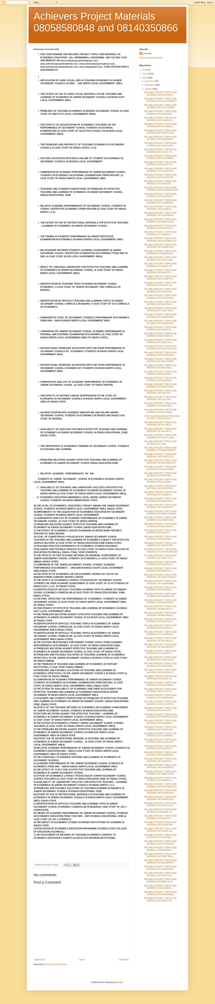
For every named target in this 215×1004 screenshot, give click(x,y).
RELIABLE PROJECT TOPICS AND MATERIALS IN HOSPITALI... (160, 290)
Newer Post (39, 959)
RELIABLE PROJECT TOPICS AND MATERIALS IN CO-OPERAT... (160, 734)
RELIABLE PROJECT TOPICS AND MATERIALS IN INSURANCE (160, 601)
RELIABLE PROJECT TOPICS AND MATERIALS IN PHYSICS (160, 531)
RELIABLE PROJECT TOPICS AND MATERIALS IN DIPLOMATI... (160, 411)
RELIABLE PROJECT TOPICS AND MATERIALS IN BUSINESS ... (160, 207)
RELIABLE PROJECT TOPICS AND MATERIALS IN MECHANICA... (160, 385)
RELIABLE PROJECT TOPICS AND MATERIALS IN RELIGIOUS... (160, 620)
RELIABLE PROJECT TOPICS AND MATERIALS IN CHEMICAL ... (160, 493)
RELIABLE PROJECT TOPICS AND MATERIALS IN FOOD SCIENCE (160, 512)
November (150, 85)
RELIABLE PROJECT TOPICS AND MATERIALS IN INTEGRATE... (160, 664)
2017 (145, 74)
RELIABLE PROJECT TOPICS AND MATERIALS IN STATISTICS (160, 747)
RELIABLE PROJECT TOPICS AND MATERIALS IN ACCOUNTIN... (160, 176)
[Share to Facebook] (75, 865)
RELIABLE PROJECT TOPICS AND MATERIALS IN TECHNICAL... (160, 125)
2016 (145, 78)
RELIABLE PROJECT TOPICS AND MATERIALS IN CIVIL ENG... (160, 398)
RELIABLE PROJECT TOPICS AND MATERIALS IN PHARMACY (160, 721)
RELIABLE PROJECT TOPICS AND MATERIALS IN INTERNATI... (160, 379)
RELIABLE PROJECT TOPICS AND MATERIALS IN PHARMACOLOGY (161, 188)
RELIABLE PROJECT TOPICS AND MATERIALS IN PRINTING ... (160, 538)
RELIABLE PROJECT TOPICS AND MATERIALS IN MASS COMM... (160, 436)
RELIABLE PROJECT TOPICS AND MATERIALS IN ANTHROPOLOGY (161, 550)
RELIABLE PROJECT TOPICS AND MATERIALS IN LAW (160, 442)
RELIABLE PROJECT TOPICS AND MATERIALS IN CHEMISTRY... (160, 169)
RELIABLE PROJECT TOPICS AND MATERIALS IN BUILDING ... (160, 373)
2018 (145, 70)
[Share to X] (71, 865)
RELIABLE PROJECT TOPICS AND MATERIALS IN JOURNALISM (160, 595)
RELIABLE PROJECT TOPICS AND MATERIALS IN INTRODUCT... (160, 144)
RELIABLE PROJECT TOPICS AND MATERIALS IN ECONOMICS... (160, 157)
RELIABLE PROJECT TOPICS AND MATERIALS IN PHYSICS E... (160, 163)
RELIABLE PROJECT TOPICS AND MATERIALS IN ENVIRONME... (160, 353)
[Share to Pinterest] (78, 865)
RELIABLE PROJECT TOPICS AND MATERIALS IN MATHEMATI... (160, 93)
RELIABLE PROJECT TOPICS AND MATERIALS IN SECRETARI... (160, 277)
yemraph (147, 53)
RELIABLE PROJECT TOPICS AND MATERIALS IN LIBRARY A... (160, 233)
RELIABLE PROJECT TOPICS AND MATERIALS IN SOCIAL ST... (160, 150)
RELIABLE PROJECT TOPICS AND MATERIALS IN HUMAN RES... (160, 246)
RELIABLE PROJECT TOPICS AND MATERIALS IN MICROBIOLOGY (160, 239)
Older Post (123, 959)
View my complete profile (150, 58)
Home (82, 959)
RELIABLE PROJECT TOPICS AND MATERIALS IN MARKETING (160, 252)
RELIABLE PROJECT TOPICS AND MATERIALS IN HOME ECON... (160, 131)
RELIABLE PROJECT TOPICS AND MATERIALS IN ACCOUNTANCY (160, 100)
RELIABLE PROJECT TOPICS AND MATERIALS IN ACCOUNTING (160, 106)
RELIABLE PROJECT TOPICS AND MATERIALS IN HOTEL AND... (160, 258)
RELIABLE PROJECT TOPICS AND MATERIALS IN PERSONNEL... (160, 893)
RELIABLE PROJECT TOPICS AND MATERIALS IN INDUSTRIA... (160, 499)
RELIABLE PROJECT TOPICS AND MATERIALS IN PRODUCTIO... (160, 455)
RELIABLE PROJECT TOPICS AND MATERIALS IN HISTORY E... (160, 652)
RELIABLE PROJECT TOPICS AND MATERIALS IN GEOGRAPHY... (160, 645)
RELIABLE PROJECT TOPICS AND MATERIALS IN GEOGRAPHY (160, 315)
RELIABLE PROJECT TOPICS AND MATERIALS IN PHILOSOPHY (160, 360)
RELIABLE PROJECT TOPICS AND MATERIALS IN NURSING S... (160, 334)
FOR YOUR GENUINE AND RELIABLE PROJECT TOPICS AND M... (162, 417)
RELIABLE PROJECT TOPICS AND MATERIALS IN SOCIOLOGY (160, 195)
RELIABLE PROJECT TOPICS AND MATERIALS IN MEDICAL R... (160, 227)
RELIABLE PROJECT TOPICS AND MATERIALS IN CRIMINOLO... (160, 119)
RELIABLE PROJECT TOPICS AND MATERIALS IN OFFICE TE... (160, 899)
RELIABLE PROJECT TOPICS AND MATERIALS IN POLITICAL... (160, 328)
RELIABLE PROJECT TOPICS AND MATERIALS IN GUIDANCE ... (160, 112)
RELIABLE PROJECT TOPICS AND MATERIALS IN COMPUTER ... (160, 322)
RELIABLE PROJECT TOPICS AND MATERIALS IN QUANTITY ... (160, 271)
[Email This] (65, 865)
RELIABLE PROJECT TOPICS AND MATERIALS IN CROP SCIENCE (160, 347)
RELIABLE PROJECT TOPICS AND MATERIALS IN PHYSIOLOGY (160, 296)
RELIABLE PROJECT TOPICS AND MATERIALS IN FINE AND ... (160, 392)
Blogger (119, 982)
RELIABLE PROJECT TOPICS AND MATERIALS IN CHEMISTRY (160, 506)
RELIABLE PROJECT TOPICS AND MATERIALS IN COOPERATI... (160, 201)
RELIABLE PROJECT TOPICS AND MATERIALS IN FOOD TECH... (160, 309)
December (150, 81)
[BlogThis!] (68, 865)
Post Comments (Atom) (56, 964)
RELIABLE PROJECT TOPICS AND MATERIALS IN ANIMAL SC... (160, 265)
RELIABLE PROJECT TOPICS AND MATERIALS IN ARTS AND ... (160, 366)
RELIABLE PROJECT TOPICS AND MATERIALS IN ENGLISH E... (160, 404)
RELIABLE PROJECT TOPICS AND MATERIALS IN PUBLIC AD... (160, 284)
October (149, 89)
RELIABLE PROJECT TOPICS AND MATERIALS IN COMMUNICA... (160, 518)
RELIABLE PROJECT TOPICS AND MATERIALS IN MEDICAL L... (160, 341)
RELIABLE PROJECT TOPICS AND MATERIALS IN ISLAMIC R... (160, 430)
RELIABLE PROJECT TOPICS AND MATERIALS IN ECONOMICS (160, 214)
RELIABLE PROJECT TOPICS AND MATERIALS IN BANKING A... (160, 303)
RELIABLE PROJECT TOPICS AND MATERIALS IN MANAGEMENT (160, 449)
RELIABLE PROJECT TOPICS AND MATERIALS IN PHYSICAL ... (160, 423)
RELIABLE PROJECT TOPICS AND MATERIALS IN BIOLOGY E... (160, 607)
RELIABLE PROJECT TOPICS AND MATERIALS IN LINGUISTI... (160, 182)
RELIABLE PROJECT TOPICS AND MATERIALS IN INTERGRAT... (160, 138)
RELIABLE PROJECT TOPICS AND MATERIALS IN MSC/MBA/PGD (160, 461)
